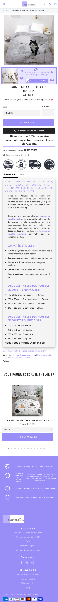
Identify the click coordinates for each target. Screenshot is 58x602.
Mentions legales (27, 545)
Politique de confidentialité (28, 537)
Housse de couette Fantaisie (18, 357)
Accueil (6, 10)
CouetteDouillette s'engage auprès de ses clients (24, 350)
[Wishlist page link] (45, 4)
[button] (8, 448)
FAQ (28, 541)
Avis (22, 174)
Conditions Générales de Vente (28, 532)
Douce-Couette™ (33, 594)
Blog (28, 587)
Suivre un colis (27, 583)
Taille (5, 107)
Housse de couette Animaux (24, 355)
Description (10, 174)
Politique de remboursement (27, 549)
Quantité (45, 107)
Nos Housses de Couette (28, 574)
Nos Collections (28, 578)
